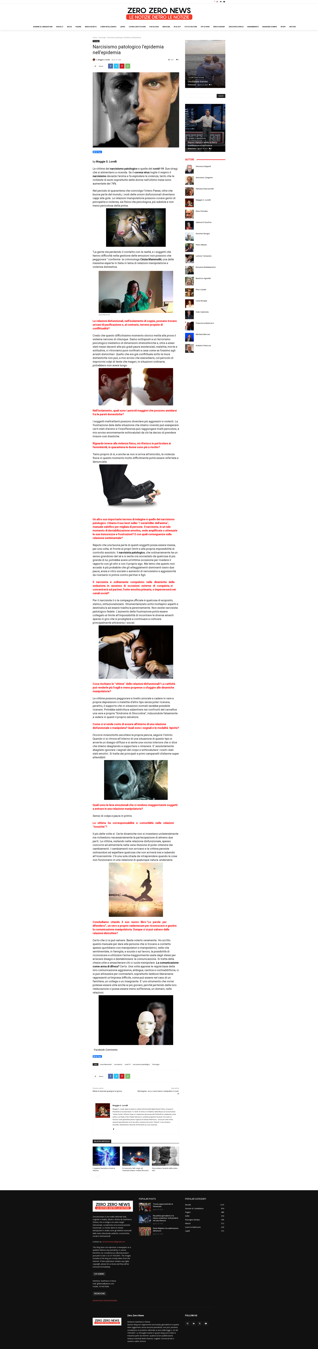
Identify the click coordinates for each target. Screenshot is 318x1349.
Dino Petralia (202, 211)
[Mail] (221, 2)
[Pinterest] (121, 66)
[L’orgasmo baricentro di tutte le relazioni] (106, 1156)
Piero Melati (201, 245)
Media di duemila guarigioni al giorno (107, 1091)
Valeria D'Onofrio (204, 222)
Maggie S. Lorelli (104, 60)
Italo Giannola (202, 312)
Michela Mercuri (203, 334)
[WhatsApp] (127, 66)
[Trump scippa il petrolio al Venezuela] (145, 1207)
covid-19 (127, 1064)
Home (95, 37)
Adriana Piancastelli (205, 189)
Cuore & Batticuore (159, 1164)
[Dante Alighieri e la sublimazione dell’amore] (145, 1231)
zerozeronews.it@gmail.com (113, 1241)
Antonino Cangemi (204, 177)
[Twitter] (116, 66)
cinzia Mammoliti (106, 1064)
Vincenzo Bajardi (203, 166)
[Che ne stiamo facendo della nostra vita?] (165, 1156)
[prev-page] (94, 1176)
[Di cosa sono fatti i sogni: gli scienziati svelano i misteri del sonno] (136, 1156)
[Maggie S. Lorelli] (94, 59)
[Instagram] (217, 2)
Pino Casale (201, 289)
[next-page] (98, 1176)
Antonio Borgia (203, 233)
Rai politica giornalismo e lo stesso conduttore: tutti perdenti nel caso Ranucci (165, 1218)
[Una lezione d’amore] (205, 64)
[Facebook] (110, 66)
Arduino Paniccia (203, 345)
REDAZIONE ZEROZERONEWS (105, 1300)
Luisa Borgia (201, 301)
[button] (215, 1)
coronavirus (118, 1064)
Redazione (192, 85)
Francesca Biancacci (205, 323)
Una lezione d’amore (198, 81)
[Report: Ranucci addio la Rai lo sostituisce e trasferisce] (205, 128)
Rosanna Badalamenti (206, 267)
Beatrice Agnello (203, 278)
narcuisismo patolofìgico (141, 1064)
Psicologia (102, 37)
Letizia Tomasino (204, 256)
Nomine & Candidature (197, 138)
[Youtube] (224, 2)
